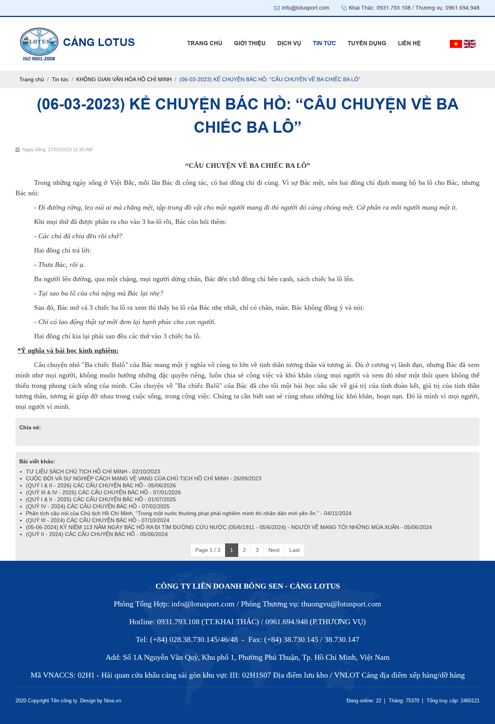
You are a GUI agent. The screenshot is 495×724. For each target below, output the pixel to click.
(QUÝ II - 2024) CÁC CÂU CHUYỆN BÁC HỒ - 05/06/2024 (97, 534)
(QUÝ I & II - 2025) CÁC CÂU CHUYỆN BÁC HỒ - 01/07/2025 (101, 499)
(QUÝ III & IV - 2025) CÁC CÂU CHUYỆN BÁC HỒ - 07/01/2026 (103, 492)
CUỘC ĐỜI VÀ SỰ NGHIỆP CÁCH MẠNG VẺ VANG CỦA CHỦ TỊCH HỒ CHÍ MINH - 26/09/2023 (143, 478)
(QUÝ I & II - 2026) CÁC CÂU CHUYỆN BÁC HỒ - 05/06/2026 (101, 485)
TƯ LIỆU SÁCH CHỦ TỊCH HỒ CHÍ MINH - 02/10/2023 (93, 471)
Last (294, 550)
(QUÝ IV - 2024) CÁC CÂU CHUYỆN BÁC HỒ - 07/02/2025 (98, 506)
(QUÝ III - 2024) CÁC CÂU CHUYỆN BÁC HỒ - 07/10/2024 (97, 520)
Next (274, 550)
